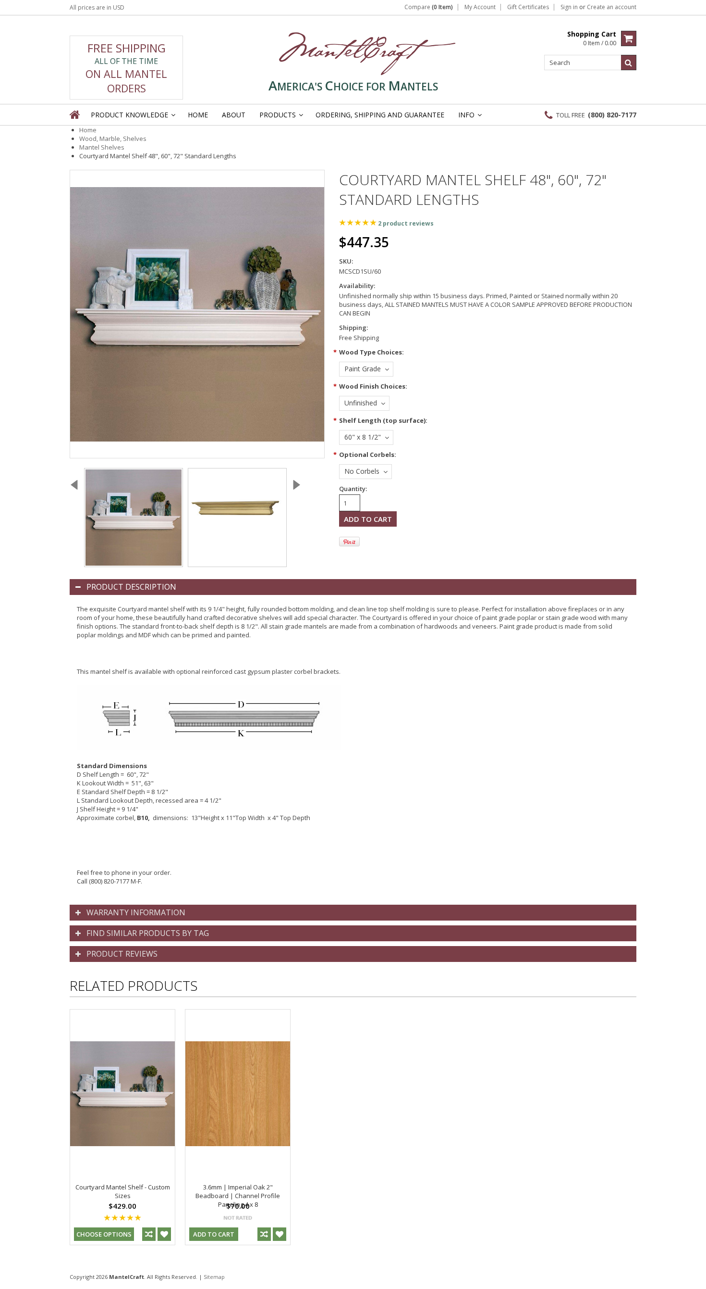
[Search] (628, 62)
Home (88, 130)
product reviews (406, 223)
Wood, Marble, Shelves (112, 138)
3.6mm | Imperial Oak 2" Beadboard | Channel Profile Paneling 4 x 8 (237, 1196)
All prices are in (97, 7)
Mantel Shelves (101, 147)
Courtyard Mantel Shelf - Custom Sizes (122, 1191)
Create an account (611, 7)
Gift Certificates (528, 7)
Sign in (569, 7)
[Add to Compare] (149, 1234)
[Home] (75, 114)
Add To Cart (213, 1234)
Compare (428, 7)
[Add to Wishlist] (164, 1234)
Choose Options (104, 1234)
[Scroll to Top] (691, 1276)
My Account (480, 7)
